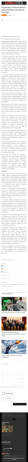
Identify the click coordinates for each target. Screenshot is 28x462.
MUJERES (4, 286)
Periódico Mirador (5, 454)
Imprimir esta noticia (7, 278)
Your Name (21, 374)
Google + (5, 269)
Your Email (21, 378)
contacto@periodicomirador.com (17, 455)
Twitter (4, 263)
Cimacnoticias (5, 284)
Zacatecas (9, 286)
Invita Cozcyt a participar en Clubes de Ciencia (13, 312)
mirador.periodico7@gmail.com (14, 457)
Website (21, 382)
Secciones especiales (14, 419)
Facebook (5, 266)
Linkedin (5, 272)
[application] (7, 447)
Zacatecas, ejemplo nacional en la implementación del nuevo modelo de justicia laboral (13, 334)
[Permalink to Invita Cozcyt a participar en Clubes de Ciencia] (14, 304)
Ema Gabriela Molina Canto (15, 284)
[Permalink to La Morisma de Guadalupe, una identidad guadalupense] (14, 347)
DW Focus (14, 3)
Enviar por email (6, 275)
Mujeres (4, 15)
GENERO (24, 284)
